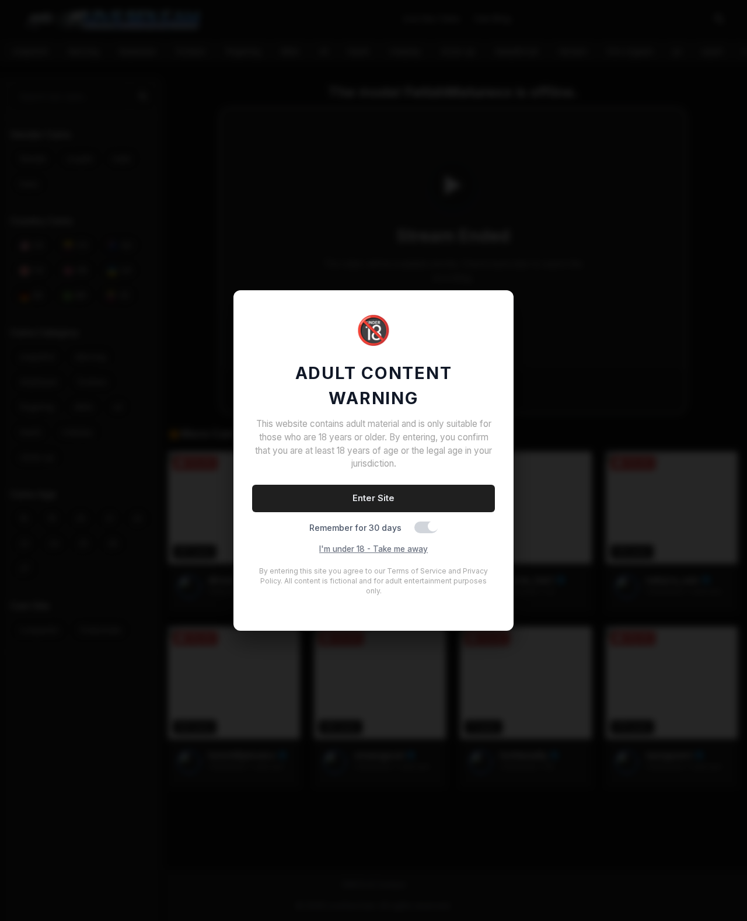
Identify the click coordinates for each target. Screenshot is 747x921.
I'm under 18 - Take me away (373, 549)
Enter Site (373, 497)
